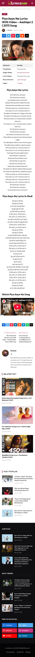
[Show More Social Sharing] (31, 36)
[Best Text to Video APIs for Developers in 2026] (7, 513)
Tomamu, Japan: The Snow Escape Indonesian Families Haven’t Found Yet (23, 478)
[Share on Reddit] (22, 36)
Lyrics (5, 14)
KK (18, 72)
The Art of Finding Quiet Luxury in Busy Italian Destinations (22, 501)
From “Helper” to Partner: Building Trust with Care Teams (23, 607)
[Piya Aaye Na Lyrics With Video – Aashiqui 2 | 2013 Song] (17, 50)
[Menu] (3, 3)
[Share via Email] (27, 36)
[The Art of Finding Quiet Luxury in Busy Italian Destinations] (7, 501)
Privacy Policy (10, 652)
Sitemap (28, 652)
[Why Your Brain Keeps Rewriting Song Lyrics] (7, 491)
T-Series (20, 83)
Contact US (20, 652)
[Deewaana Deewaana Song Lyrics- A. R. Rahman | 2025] (17, 387)
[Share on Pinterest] (13, 36)
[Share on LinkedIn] (18, 36)
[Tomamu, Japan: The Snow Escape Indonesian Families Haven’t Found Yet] (7, 479)
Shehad (10, 30)
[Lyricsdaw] (17, 3)
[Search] (32, 3)
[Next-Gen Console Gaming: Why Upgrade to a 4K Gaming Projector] (7, 548)
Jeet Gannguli (21, 80)
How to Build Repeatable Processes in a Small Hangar (22, 595)
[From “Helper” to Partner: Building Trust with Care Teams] (7, 608)
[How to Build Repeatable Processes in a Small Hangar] (7, 596)
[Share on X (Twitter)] (9, 36)
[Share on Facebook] (4, 36)
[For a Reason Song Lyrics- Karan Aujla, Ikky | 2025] (17, 415)
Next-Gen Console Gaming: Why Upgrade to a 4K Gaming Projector (23, 548)
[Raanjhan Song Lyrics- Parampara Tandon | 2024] (17, 444)
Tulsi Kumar (25, 72)
